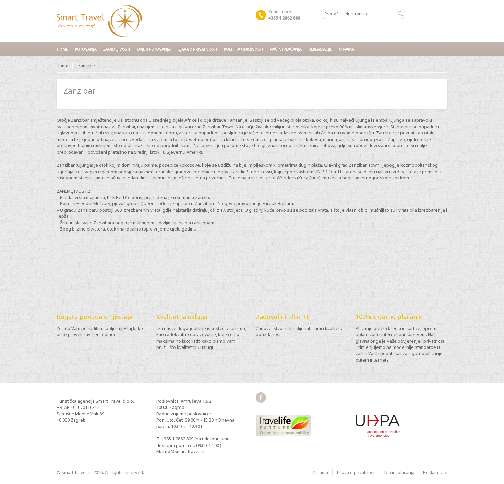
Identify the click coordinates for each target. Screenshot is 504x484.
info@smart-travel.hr (183, 451)
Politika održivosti (243, 49)
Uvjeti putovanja (153, 49)
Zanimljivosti (116, 49)
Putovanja (85, 49)
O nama (346, 49)
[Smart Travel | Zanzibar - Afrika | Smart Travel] (99, 21)
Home (62, 49)
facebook (261, 397)
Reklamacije (320, 49)
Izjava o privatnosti (197, 49)
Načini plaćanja (285, 49)
